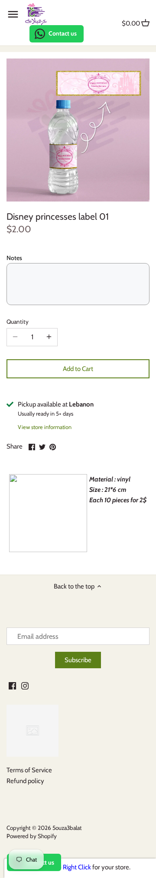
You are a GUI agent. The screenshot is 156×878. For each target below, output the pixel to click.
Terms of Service (29, 770)
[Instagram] (25, 685)
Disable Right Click (66, 867)
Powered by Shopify (31, 835)
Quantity (17, 321)
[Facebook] (12, 685)
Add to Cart (78, 369)
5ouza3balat (67, 827)
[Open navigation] (13, 14)
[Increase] (49, 337)
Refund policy (25, 781)
